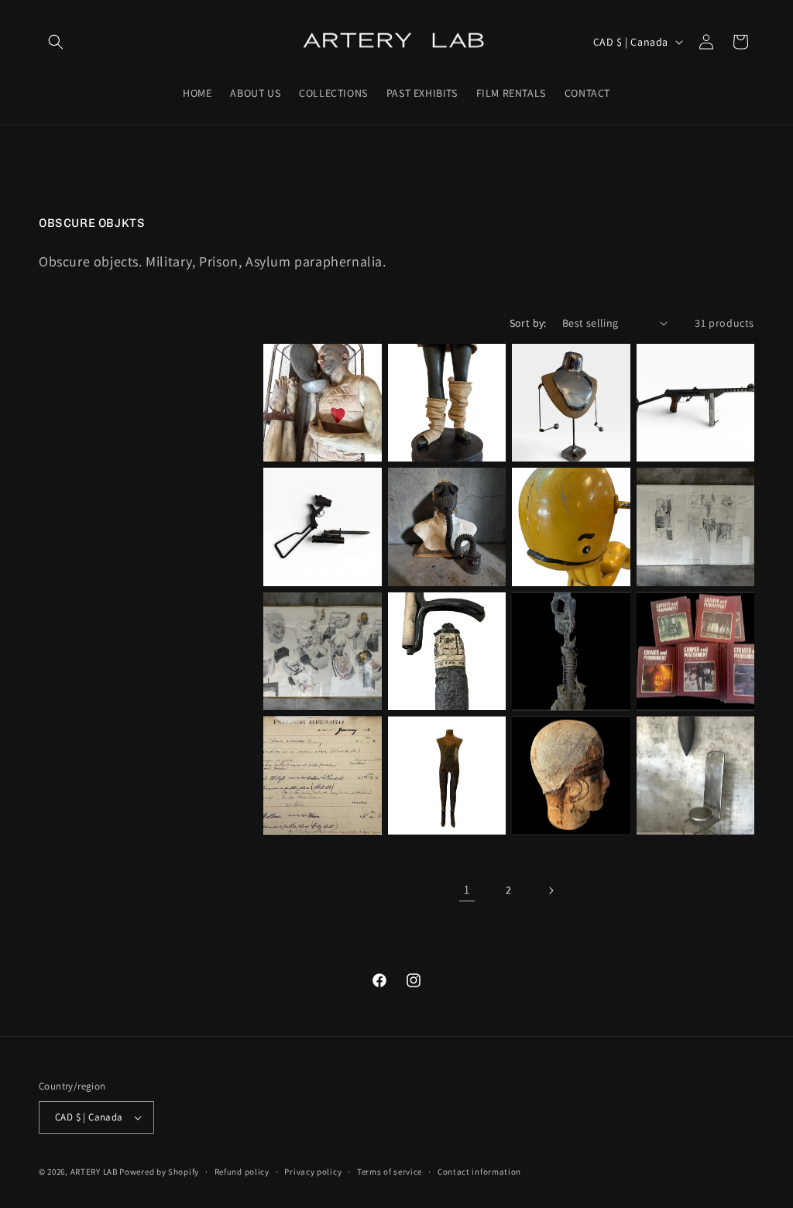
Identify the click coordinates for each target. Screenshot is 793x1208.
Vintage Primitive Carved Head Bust (566, 800)
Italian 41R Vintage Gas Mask (446, 551)
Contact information (479, 1171)
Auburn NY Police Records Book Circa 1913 (316, 793)
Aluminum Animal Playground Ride (565, 551)
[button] (56, 42)
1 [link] (467, 889)
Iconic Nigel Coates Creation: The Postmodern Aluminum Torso (570, 414)
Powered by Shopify (159, 1171)
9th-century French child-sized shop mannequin (446, 793)
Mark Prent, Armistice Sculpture (302, 421)
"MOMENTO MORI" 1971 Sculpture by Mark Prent (567, 669)
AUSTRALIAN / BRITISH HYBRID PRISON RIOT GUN (318, 545)
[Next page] (551, 890)
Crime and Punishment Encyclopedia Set (689, 669)
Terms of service (389, 1171)
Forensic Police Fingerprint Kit (435, 675)
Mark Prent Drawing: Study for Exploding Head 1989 (320, 662)
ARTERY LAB (94, 1171)
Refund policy (242, 1171)
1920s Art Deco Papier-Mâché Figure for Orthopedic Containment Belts (444, 408)
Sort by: (528, 323)
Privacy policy (313, 1171)
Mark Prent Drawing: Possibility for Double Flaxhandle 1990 (692, 531)
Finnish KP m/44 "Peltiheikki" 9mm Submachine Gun (689, 421)
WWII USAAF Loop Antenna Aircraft (691, 800)
